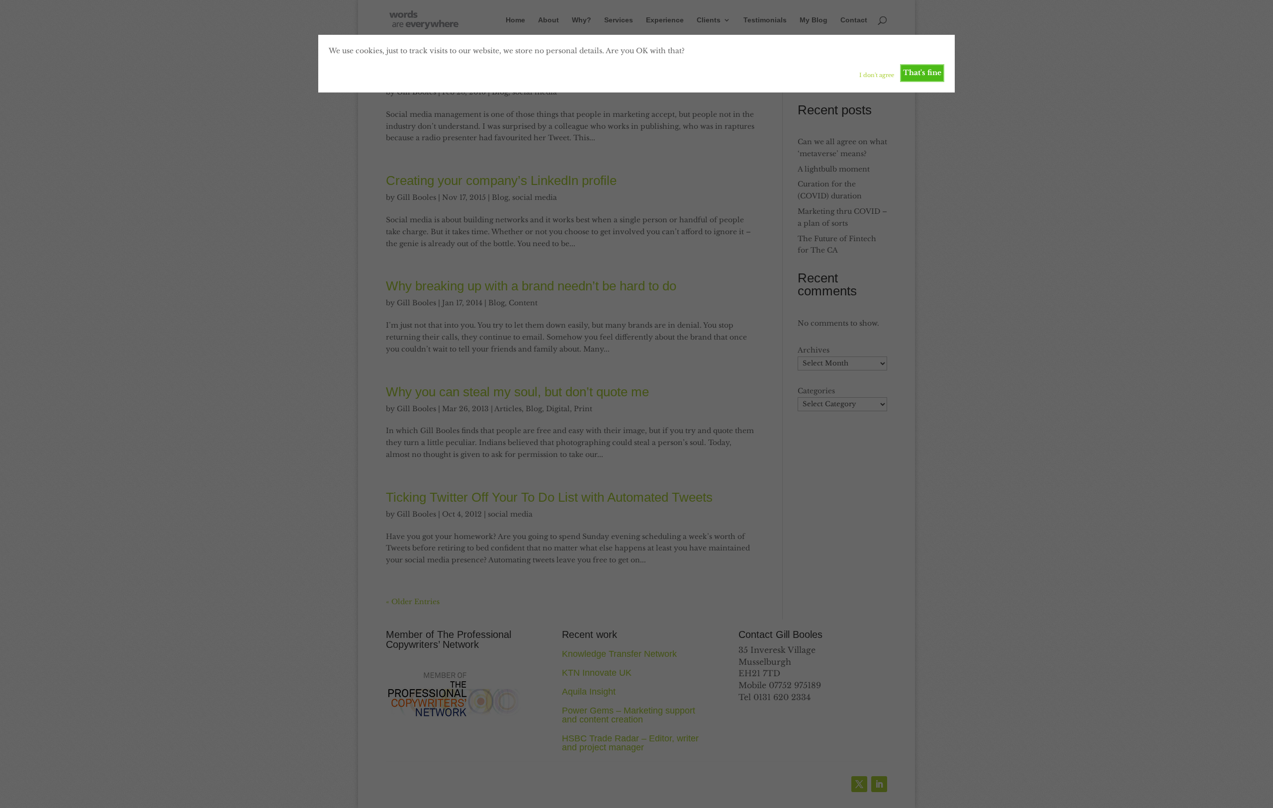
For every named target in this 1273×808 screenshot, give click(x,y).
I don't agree (876, 75)
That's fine (922, 72)
